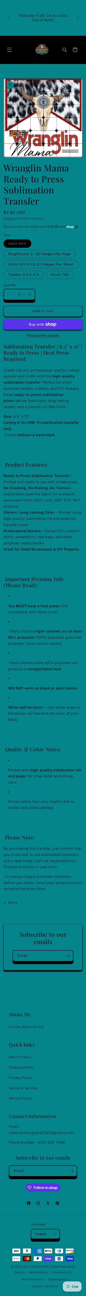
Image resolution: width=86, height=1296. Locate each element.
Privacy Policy (20, 1078)
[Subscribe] (68, 955)
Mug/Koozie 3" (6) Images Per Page (39, 254)
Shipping (9, 218)
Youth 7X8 (60, 275)
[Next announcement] (77, 18)
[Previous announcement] (8, 18)
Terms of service (32, 1279)
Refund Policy (20, 1098)
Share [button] (13, 902)
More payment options (43, 335)
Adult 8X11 (17, 244)
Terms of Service (23, 1088)
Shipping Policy (22, 1067)
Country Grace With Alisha (40, 1266)
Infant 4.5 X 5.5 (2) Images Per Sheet (41, 264)
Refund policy (38, 1272)
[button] (9, 50)
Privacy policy (61, 1272)
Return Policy (20, 1057)
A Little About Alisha (26, 1027)
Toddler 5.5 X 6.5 (23, 275)
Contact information (45, 1286)
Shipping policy (58, 1279)
